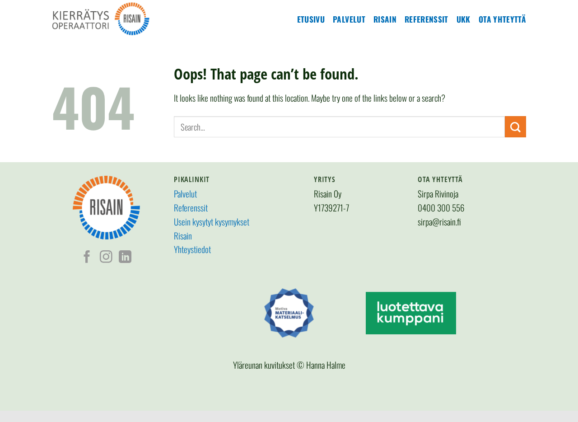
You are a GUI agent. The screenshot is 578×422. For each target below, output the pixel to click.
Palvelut (349, 19)
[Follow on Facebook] (87, 258)
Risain (384, 19)
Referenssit (426, 19)
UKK (464, 19)
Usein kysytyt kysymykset (211, 221)
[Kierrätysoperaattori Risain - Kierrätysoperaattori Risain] (120, 19)
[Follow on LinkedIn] (125, 258)
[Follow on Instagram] (106, 258)
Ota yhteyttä (502, 19)
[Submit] (515, 126)
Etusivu (311, 19)
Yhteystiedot (192, 249)
